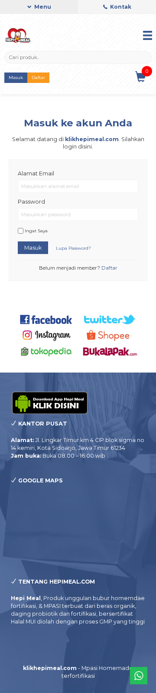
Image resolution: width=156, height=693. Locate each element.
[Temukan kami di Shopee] (110, 335)
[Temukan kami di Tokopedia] (46, 350)
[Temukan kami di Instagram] (46, 335)
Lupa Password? (73, 248)
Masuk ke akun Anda (78, 123)
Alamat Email (36, 173)
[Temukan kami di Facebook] (46, 319)
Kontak (120, 6)
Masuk (16, 77)
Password (31, 201)
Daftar (38, 77)
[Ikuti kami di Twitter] (110, 319)
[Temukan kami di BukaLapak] (110, 350)
